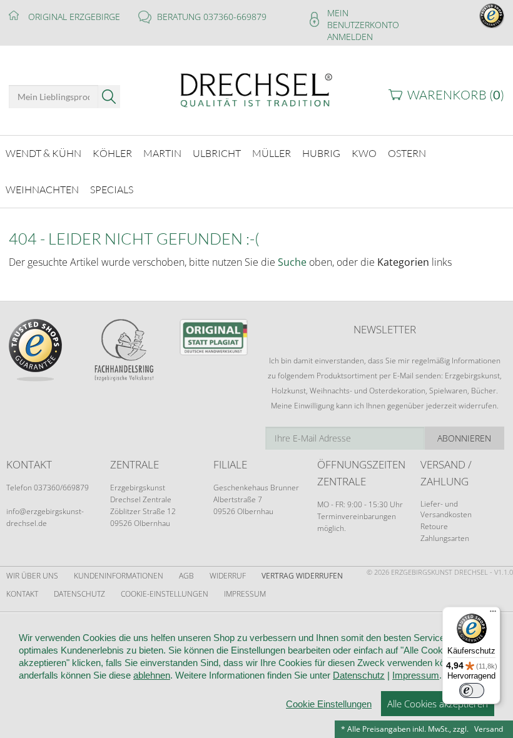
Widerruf (228, 575)
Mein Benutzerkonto (363, 19)
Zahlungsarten (444, 538)
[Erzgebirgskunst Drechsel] (256, 89)
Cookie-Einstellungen (164, 594)
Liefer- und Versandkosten (446, 509)
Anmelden (350, 37)
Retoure (434, 526)
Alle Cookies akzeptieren (437, 703)
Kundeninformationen (118, 575)
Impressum (245, 594)
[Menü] (492, 614)
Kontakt (22, 594)
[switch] (471, 690)
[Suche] (109, 96)
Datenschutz (79, 594)
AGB (186, 575)
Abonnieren (464, 438)
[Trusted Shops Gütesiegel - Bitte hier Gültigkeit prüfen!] (491, 15)
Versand (488, 729)
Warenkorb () (455, 95)
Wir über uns (32, 575)
